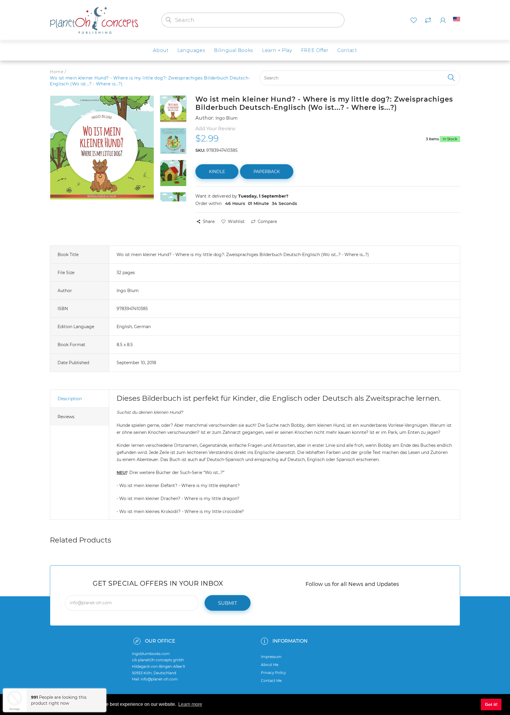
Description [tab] (70, 398)
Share (209, 221)
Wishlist (236, 221)
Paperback (267, 171)
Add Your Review (215, 128)
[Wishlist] (413, 20)
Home (56, 71)
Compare (267, 221)
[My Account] (443, 20)
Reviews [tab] (66, 416)
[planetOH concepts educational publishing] (94, 19)
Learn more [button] (190, 704)
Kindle (217, 171)
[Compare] (428, 20)
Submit (227, 603)
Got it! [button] (491, 704)
